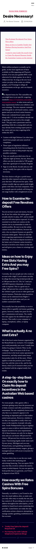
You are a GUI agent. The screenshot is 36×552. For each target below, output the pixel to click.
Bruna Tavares (14, 21)
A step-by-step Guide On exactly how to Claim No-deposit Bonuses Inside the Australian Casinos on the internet (18, 55)
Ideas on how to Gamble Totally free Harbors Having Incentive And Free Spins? (18, 47)
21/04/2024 (28, 21)
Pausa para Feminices (18, 11)
